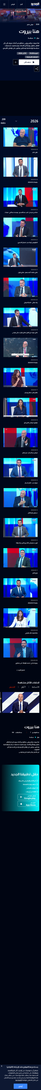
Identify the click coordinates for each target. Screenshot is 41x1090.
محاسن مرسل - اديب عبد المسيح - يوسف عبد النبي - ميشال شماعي (21, 213)
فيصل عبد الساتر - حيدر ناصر (30, 453)
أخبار (21, 4)
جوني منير (30, 24)
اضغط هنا (18, 1080)
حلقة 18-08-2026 (33, 362)
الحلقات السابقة (32, 57)
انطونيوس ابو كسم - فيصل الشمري (28, 242)
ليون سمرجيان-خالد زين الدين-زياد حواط (27, 543)
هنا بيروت (29, 31)
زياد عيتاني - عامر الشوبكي (31, 302)
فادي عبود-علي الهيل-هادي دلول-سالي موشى (25, 332)
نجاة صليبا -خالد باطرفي (31, 633)
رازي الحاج (35, 573)
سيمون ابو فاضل (33, 513)
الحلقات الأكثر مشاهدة (28, 682)
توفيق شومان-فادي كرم (31, 422)
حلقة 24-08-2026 (33, 182)
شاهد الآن (27, 62)
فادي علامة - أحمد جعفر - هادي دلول (28, 272)
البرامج (13, 4)
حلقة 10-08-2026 (33, 603)
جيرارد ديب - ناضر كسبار (31, 483)
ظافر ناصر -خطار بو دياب (31, 392)
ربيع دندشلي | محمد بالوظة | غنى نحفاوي (26, 663)
